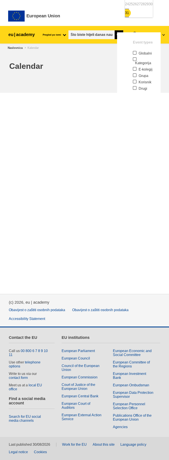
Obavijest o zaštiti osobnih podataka (37, 310)
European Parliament (78, 351)
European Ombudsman (131, 385)
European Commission (79, 377)
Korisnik (145, 82)
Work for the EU (74, 444)
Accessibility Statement (27, 319)
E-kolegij (145, 69)
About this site (104, 444)
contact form (18, 378)
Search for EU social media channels (25, 418)
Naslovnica (15, 47)
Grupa (143, 76)
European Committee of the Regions (131, 364)
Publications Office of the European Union (132, 417)
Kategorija (143, 63)
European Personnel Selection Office (129, 406)
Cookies (40, 452)
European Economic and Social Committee (132, 353)
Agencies (120, 427)
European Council (76, 358)
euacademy (21, 34)
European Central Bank (80, 396)
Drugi (143, 88)
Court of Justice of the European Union (78, 387)
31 (127, 13)
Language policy (133, 444)
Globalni (145, 53)
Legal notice (18, 452)
